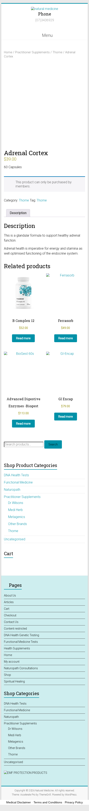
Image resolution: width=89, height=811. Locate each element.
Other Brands (17, 524)
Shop (7, 674)
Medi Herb (15, 510)
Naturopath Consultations (21, 668)
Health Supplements (17, 648)
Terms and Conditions (48, 802)
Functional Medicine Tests (21, 641)
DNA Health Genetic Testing (21, 635)
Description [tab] (18, 213)
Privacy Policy (74, 802)
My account (11, 661)
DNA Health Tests (16, 475)
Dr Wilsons (15, 503)
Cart (6, 608)
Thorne (57, 52)
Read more (23, 338)
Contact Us (11, 622)
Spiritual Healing (14, 681)
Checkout (10, 615)
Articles (9, 602)
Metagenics (16, 517)
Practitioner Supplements (32, 52)
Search (53, 444)
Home (8, 52)
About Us (10, 595)
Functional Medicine (18, 482)
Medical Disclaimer (18, 802)
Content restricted (15, 628)
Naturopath (12, 490)
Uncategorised (14, 539)
